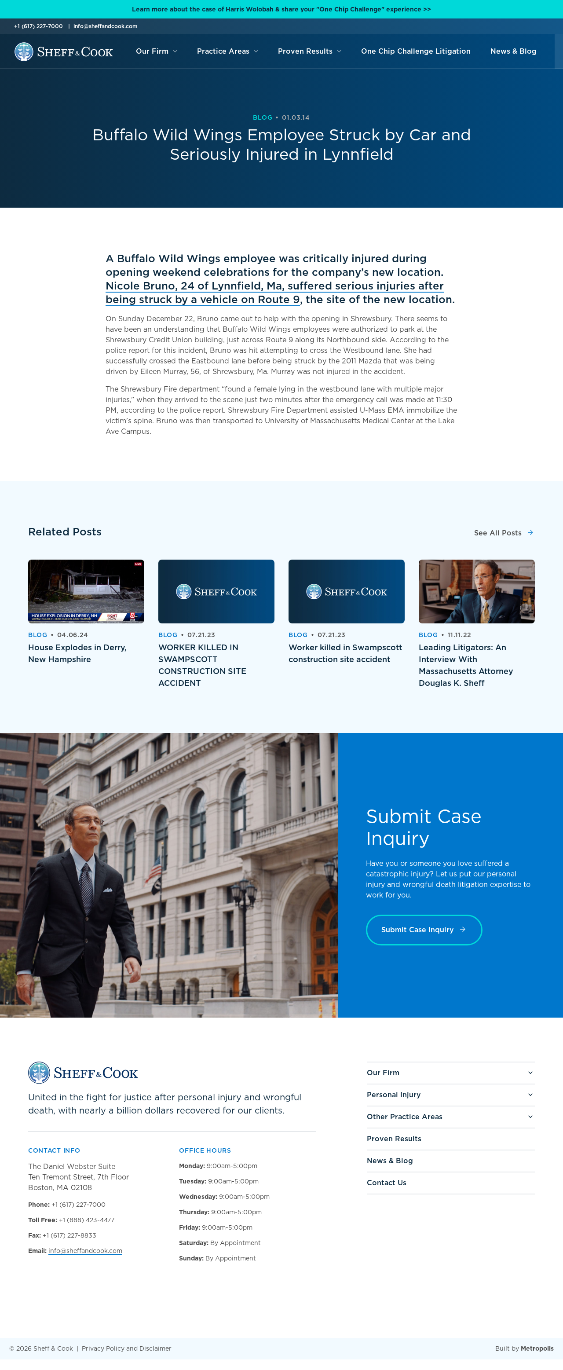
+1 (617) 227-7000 (38, 26)
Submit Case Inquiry (417, 930)
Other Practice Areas (404, 1117)
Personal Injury (394, 1095)
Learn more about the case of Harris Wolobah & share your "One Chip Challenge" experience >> (281, 9)
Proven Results (394, 1139)
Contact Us (386, 1183)
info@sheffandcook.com (105, 26)
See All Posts (498, 533)
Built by (524, 1348)
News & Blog (390, 1161)
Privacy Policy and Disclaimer (127, 1348)
